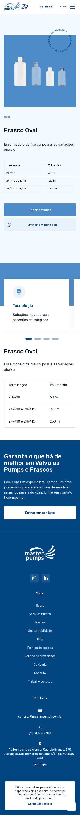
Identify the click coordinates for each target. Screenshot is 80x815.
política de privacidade (39, 798)
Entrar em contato (42, 225)
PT (41, 7)
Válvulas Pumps (40, 614)
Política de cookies (40, 648)
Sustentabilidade (40, 631)
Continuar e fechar (40, 803)
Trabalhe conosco (40, 681)
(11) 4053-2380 (40, 733)
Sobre (40, 605)
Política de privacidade (40, 656)
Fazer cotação (40, 210)
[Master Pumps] (16, 6)
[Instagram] (34, 578)
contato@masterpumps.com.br (40, 716)
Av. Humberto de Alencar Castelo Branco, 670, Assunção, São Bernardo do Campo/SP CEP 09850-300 (40, 757)
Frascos (40, 622)
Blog (40, 639)
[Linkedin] (46, 578)
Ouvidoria (40, 665)
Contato (40, 673)
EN (46, 7)
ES (50, 7)
